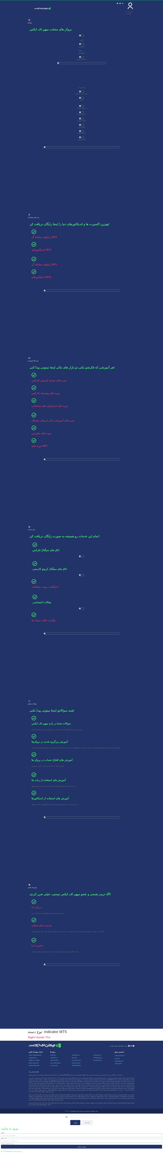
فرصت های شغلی (41, 925)
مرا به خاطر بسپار (8, 1143)
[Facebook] (117, 3)
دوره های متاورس (41, 433)
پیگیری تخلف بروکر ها (43, 620)
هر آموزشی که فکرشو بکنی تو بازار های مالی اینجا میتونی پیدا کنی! (72, 367)
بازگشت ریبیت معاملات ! (45, 586)
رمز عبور (4, 1138)
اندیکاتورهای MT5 (41, 277)
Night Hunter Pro (39, 1037)
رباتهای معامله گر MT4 (44, 237)
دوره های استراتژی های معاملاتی (50, 405)
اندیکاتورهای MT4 (41, 249)
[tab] (75, 1122)
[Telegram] (133, 1046)
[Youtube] (120, 3)
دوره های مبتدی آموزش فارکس (49, 380)
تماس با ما (37, 945)
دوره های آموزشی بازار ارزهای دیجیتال (53, 420)
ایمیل (2, 1132)
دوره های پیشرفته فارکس (46, 393)
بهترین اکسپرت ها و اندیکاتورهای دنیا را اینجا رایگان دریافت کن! (70, 224)
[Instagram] (122, 3)
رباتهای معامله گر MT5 (44, 264)
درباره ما (36, 907)
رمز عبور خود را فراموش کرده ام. (11, 1151)
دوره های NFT (40, 445)
